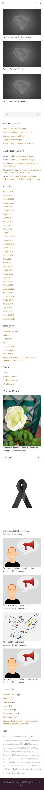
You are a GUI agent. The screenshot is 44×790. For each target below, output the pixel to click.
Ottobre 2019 (8, 300)
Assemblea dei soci (10, 331)
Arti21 (22, 785)
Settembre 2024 (9, 244)
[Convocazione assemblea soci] (22, 576)
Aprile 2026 (7, 195)
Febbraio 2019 (8, 315)
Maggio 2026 (8, 191)
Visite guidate (8, 354)
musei (12, 751)
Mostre (6, 751)
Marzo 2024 (7, 263)
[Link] (4, 3)
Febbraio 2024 (8, 266)
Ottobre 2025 (8, 207)
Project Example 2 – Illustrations (17, 37)
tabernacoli (28, 766)
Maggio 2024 (8, 255)
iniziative (26, 748)
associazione (27, 736)
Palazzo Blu (30, 751)
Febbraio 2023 (8, 281)
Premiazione (16, 759)
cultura (12, 744)
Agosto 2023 (8, 274)
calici (22, 740)
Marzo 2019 (7, 311)
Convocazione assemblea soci (14, 136)
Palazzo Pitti (9, 754)
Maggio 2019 (8, 304)
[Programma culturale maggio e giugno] (22, 539)
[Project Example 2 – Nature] (22, 43)
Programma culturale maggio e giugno (17, 132)
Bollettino (7, 335)
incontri (20, 748)
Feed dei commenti (10, 380)
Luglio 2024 (7, 248)
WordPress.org (8, 384)
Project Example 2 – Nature (15, 69)
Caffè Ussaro (16, 740)
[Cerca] (40, 3)
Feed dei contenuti (10, 376)
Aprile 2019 (7, 308)
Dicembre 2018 (9, 319)
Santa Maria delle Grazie (13, 766)
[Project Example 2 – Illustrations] (22, 11)
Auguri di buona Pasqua (12, 140)
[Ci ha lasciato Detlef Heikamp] (22, 456)
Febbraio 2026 (8, 199)
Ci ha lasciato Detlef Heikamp (14, 128)
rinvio (20, 762)
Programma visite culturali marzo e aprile (18, 143)
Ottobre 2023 (8, 270)
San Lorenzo (26, 762)
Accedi (5, 373)
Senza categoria (9, 350)
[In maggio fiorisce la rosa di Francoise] (22, 397)
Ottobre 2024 (8, 240)
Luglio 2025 (7, 214)
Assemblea (17, 736)
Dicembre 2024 (9, 236)
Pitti (10, 758)
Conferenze (7, 339)
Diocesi (17, 744)
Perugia (5, 759)
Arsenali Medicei (7, 736)
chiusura (27, 740)
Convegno (6, 744)
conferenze (35, 740)
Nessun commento (19, 451)
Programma (30, 759)
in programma (8, 346)
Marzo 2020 (7, 293)
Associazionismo (7, 740)
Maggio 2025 (8, 222)
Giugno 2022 (8, 285)
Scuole (23, 766)
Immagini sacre (12, 748)
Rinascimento (13, 762)
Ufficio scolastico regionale (15, 769)
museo (18, 751)
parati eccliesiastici (22, 755)
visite (12, 772)
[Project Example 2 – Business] (22, 75)
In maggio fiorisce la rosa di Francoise (20, 448)
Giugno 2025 (8, 218)
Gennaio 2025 (8, 233)
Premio (23, 759)
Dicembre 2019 (9, 296)
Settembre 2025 (9, 210)
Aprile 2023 (7, 278)
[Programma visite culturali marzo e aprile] (22, 650)
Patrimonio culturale (33, 755)
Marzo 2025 (7, 229)
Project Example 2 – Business (16, 102)
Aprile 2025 (7, 225)
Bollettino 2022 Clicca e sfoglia (23, 160)
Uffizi (31, 769)
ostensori (23, 751)
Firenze (25, 743)
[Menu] (35, 3)
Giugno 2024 (8, 251)
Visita (5, 773)
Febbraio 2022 (8, 289)
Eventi (5, 342)
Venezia (38, 769)
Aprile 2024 (7, 259)
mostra (35, 747)
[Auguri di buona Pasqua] (22, 613)
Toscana (35, 766)
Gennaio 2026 (8, 203)
